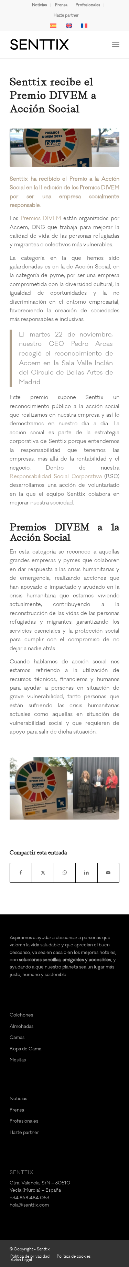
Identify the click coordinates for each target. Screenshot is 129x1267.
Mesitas (18, 1060)
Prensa (61, 5)
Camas (17, 1037)
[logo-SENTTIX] (53, 44)
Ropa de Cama (25, 1049)
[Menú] (115, 44)
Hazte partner (66, 15)
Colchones (21, 1015)
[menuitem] (40, 5)
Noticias (39, 5)
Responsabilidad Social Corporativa (56, 476)
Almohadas (21, 1026)
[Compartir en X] (42, 872)
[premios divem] (64, 148)
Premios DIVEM (41, 218)
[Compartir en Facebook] (21, 872)
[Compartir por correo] (108, 872)
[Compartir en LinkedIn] (86, 872)
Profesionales (88, 5)
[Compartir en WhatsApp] (64, 872)
